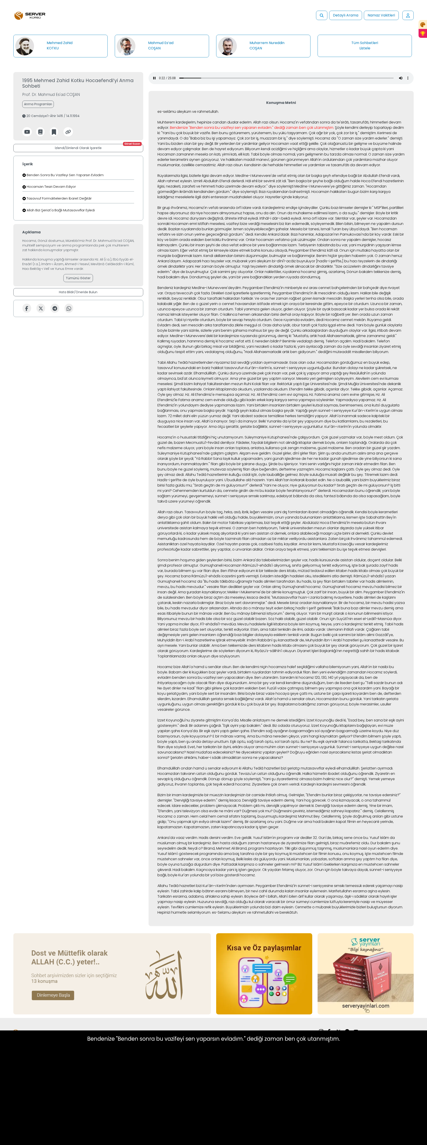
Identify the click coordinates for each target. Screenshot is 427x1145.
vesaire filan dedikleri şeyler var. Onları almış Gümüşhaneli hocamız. (264, 586)
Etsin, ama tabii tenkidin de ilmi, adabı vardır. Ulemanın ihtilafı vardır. (308, 629)
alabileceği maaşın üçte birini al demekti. (335, 533)
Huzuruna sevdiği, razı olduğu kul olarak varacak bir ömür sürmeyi (253, 901)
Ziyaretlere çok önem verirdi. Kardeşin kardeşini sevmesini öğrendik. (309, 784)
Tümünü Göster (78, 278)
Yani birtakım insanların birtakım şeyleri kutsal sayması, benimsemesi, (305, 405)
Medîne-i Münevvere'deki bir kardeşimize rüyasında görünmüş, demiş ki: (231, 335)
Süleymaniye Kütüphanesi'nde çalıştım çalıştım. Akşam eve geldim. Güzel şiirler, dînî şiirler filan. (237, 453)
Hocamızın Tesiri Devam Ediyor (51, 186)
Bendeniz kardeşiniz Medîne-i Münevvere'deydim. (199, 287)
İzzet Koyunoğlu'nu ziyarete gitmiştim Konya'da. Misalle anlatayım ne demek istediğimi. (231, 720)
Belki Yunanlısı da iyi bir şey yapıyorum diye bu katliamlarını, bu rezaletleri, (320, 421)
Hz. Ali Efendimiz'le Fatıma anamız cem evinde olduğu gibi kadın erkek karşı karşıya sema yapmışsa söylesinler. (271, 397)
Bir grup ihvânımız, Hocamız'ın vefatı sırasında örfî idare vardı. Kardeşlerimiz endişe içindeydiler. (237, 207)
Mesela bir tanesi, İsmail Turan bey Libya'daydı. (330, 229)
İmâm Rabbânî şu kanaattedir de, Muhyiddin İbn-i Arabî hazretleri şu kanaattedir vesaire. (323, 640)
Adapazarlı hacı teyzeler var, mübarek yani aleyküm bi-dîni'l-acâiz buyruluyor (249, 261)
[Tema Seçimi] (423, 24)
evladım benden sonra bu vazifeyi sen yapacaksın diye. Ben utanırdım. (218, 677)
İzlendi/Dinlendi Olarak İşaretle (97, 147)
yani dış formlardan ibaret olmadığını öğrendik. (314, 512)
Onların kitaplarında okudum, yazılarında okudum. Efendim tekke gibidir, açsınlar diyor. (276, 389)
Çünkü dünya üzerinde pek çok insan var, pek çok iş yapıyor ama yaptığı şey (283, 373)
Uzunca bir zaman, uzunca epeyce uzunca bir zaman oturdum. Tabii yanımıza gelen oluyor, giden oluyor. (279, 306)
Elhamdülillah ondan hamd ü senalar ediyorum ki (199, 768)
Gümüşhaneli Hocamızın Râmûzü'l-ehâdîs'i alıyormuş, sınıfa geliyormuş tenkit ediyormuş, (275, 565)
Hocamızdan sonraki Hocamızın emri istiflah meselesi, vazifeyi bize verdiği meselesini (277, 221)
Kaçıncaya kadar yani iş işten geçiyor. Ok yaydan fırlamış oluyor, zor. (254, 869)
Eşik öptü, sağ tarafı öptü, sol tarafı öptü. (265, 741)
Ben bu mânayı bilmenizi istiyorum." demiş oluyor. (266, 613)
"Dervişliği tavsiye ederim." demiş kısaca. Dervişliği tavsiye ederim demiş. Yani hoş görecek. (249, 800)
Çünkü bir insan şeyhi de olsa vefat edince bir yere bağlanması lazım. (238, 245)
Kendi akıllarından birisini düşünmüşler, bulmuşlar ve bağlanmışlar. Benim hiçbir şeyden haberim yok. (288, 255)
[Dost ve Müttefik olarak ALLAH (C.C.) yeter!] (112, 973)
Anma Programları (38, 104)
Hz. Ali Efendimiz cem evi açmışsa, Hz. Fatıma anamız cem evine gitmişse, (313, 394)
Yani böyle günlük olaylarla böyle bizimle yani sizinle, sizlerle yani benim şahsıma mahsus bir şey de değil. (279, 328)
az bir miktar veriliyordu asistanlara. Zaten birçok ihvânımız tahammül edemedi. (335, 538)
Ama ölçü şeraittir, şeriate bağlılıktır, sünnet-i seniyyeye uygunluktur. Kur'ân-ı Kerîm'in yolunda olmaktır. (295, 426)
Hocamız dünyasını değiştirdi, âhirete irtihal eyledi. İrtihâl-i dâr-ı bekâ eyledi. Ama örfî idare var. (254, 218)
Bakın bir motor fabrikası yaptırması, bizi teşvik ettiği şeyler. (252, 522)
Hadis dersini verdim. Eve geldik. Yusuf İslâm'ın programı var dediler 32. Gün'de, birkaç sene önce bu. (284, 837)
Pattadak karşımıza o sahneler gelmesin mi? (259, 864)
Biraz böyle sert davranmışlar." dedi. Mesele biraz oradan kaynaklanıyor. (277, 602)
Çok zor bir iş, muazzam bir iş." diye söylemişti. (275, 138)
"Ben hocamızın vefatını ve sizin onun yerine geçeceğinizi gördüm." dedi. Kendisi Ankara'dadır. (277, 231)
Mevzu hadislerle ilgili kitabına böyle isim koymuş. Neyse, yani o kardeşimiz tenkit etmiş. (311, 624)
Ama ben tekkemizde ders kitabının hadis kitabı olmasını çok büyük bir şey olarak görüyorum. (290, 645)
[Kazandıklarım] (423, 33)
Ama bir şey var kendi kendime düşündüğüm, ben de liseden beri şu (307, 682)
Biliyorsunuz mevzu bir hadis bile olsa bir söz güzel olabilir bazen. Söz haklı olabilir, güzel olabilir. (237, 618)
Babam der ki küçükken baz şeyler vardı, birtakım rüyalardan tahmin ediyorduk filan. (240, 672)
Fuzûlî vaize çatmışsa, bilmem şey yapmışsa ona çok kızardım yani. (324, 688)
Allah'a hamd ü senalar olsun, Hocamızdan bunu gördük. (314, 698)
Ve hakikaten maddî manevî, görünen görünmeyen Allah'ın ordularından (282, 159)
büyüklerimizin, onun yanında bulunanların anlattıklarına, (298, 517)
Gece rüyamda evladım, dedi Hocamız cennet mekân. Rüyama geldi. (332, 319)
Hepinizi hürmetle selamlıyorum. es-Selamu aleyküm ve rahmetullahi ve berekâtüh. (227, 912)
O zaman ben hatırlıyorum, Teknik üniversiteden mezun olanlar (285, 528)
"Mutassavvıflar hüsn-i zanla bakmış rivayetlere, (311, 597)
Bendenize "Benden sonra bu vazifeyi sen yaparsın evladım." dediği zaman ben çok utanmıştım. (252, 127)
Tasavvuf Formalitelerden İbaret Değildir (59, 198)
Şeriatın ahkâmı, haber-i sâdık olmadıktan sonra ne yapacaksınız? (226, 757)
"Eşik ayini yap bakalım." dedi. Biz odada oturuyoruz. (266, 725)
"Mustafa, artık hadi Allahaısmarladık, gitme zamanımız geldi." (345, 335)
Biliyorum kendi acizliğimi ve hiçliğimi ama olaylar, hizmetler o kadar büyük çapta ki (315, 148)
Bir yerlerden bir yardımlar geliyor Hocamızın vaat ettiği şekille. (267, 143)
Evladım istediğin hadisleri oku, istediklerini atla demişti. (306, 576)
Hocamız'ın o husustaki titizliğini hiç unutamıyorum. (200, 437)
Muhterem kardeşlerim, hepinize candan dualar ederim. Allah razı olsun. (218, 122)
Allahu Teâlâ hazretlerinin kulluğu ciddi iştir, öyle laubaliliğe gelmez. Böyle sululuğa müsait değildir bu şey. (274, 474)
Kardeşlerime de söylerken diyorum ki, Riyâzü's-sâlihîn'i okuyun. (243, 650)
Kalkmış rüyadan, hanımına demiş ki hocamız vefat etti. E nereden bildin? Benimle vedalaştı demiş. (241, 341)
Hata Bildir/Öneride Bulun (78, 292)
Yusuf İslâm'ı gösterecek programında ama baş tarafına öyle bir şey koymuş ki (224, 853)
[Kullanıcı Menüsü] (408, 15)
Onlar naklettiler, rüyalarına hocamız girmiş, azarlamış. (300, 271)
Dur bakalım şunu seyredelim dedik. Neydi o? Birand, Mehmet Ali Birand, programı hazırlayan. (278, 845)
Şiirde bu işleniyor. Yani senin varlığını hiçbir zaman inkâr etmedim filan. (328, 463)
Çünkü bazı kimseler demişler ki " (346, 207)
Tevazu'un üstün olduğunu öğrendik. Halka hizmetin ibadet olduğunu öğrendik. (306, 773)
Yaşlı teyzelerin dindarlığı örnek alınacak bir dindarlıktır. (288, 266)
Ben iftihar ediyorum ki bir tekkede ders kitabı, (259, 570)
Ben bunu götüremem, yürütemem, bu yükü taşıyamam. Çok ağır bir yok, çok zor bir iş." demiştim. (294, 132)
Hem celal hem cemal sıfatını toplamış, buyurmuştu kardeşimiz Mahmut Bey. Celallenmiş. (266, 816)
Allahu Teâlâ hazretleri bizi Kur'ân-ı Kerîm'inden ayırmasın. (206, 885)
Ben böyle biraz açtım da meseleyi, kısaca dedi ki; (228, 597)
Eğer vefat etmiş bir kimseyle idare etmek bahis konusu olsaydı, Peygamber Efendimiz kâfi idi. (259, 250)
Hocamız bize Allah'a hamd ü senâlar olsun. (194, 666)
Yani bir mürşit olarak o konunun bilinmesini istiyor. (351, 613)
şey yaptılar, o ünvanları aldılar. (237, 549)
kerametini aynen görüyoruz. (195, 159)
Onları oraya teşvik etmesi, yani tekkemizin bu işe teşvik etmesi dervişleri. (325, 549)
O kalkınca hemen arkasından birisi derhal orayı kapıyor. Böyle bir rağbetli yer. (285, 314)
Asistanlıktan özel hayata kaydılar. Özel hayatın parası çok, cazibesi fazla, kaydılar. (227, 544)
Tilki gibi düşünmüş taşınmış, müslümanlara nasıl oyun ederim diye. (341, 848)
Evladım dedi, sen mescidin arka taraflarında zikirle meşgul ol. (209, 325)
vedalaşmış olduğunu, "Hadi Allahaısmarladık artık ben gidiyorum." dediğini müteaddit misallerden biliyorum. (297, 351)
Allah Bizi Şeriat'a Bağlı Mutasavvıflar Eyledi (60, 210)
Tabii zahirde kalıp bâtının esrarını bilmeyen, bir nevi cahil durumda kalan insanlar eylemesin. (249, 891)
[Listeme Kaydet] (54, 131)
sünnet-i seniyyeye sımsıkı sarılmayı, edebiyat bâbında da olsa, (269, 496)
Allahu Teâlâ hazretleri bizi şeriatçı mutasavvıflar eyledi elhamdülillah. (301, 768)
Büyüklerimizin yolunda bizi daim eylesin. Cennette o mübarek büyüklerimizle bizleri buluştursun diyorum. (314, 907)
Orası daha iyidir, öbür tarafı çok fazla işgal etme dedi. (308, 325)
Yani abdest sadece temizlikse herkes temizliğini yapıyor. (280, 415)
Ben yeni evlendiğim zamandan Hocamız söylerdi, (354, 672)
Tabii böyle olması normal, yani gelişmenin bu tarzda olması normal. (309, 154)
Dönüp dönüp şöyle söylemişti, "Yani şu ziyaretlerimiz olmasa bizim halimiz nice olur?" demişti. (288, 779)
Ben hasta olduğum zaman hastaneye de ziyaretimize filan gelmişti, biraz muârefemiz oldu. (291, 843)
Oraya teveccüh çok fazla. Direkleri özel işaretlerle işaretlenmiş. (218, 293)
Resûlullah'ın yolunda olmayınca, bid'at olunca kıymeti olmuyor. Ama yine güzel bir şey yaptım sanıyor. (271, 376)
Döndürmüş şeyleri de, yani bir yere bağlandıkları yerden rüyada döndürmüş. (255, 277)
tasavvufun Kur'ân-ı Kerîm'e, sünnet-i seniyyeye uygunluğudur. (278, 367)
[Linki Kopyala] (68, 131)
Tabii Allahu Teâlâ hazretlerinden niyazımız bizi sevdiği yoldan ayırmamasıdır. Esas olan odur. (236, 362)
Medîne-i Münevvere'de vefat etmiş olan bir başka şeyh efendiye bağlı (296, 175)
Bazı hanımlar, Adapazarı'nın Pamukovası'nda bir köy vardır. (341, 234)
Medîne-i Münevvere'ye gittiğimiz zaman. (329, 186)
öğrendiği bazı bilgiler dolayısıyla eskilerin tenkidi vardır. (263, 634)
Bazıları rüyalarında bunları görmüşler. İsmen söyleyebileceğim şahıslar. (228, 229)
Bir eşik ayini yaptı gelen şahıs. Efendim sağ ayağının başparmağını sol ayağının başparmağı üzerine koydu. (291, 730)
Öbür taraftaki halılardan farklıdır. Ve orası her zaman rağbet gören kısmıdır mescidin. (270, 298)
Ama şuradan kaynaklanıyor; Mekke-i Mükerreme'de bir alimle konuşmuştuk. (242, 592)
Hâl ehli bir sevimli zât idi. (266, 181)
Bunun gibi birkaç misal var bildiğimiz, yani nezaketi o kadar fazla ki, (240, 346)
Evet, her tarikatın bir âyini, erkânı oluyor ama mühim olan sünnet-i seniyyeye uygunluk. (262, 746)
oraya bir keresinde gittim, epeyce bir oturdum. (329, 303)
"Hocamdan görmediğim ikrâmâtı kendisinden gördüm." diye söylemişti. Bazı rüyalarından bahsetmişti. (272, 189)
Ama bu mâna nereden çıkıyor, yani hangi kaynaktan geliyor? (299, 736)
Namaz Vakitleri (381, 15)
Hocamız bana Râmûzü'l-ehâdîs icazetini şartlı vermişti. (212, 576)
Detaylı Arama (345, 15)
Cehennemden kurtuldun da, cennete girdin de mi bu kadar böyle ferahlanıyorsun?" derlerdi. (252, 490)
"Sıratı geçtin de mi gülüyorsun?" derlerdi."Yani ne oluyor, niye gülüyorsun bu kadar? (264, 485)
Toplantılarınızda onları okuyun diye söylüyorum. (198, 656)
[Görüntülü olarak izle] (27, 131)
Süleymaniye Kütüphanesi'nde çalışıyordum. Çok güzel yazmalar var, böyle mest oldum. (320, 437)
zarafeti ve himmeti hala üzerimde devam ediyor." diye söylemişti (238, 186)
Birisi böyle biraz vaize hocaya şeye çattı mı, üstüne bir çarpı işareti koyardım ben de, (310, 693)
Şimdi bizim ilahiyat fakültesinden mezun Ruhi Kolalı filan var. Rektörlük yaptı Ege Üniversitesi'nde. (255, 383)
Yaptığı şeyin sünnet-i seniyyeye (323, 410)
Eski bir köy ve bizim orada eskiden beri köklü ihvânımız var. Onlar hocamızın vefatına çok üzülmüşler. (280, 237)
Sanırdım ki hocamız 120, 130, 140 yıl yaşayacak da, (322, 677)
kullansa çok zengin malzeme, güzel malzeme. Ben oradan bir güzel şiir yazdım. (333, 447)
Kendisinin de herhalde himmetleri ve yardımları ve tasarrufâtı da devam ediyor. (312, 165)
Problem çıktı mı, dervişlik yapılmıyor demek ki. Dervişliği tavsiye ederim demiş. (303, 805)
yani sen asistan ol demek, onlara (270, 533)
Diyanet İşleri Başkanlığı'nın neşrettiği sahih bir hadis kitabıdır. (348, 650)
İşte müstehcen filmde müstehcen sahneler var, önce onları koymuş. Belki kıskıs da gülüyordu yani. (280, 856)
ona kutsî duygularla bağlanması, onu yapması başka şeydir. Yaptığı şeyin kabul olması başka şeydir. (278, 408)
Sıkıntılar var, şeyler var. (354, 218)
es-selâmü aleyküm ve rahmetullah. (188, 111)
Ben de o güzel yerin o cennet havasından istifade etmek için (235, 303)
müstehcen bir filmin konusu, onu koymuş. (328, 853)
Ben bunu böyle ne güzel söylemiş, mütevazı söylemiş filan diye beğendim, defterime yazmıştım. (276, 466)
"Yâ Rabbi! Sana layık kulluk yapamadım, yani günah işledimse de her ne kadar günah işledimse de (279, 458)
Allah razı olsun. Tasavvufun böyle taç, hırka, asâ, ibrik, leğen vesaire (215, 512)
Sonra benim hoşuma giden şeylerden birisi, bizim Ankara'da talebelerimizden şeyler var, (232, 560)
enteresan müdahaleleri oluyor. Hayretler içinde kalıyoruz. (259, 197)
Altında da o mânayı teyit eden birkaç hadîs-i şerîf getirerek (281, 608)
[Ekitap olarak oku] (40, 131)
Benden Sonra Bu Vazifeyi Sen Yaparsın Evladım (65, 175)
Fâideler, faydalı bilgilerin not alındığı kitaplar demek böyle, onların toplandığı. (301, 442)
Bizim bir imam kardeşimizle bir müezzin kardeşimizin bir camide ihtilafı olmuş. (222, 795)
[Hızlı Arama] (321, 15)
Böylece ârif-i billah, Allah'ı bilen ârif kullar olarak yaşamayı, (294, 896)
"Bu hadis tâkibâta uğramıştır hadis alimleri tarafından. (249, 581)
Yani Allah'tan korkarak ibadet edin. (296, 480)
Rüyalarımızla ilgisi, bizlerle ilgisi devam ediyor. (196, 175)
